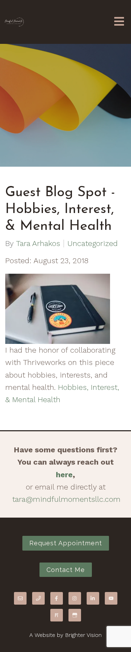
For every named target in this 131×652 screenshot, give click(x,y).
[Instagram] (74, 598)
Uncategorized (92, 243)
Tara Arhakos (38, 243)
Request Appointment (65, 543)
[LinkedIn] (93, 598)
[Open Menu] (119, 22)
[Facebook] (56, 598)
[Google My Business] (74, 615)
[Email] (20, 598)
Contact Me (65, 569)
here (64, 474)
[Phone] (38, 598)
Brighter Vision (83, 635)
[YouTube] (111, 598)
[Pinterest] (56, 615)
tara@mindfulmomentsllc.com (66, 499)
